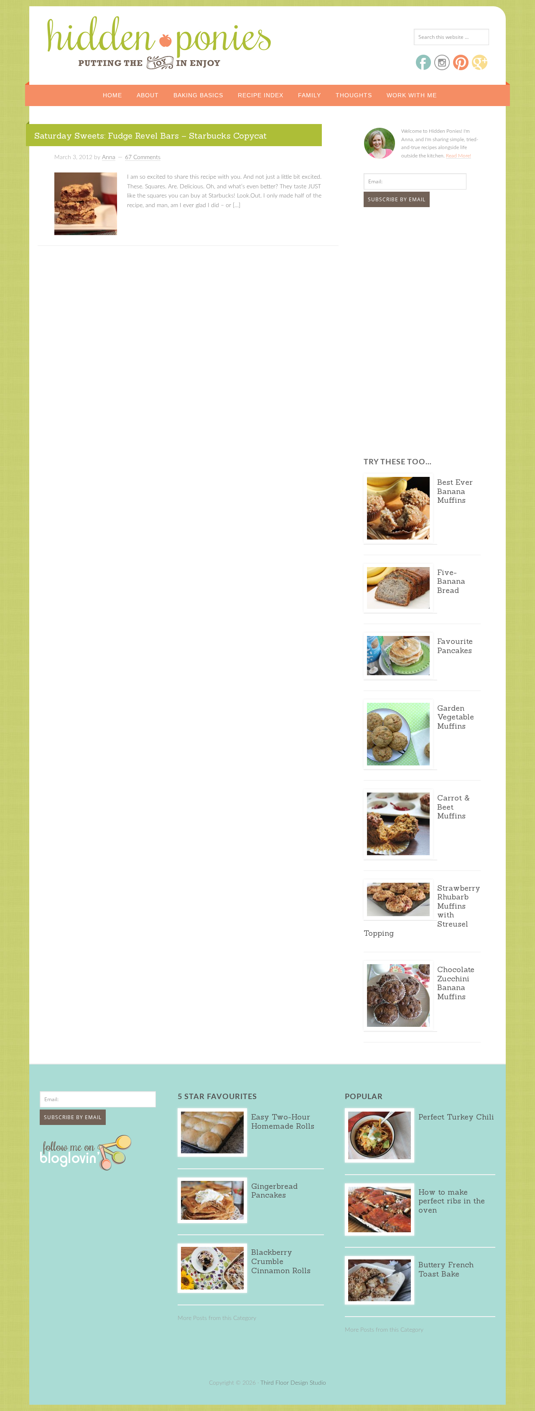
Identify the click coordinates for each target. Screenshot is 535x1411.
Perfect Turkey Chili (456, 1117)
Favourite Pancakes (455, 645)
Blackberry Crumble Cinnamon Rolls (281, 1261)
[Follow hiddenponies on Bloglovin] (87, 1167)
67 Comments (142, 157)
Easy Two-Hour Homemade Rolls (282, 1121)
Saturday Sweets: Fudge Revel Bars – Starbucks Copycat (150, 135)
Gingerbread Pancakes (274, 1190)
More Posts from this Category (217, 1318)
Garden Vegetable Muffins (455, 717)
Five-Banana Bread (451, 581)
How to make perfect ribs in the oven (451, 1201)
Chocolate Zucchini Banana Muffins (455, 983)
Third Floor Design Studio (293, 1383)
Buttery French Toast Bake (446, 1269)
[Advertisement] (416, 276)
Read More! (458, 155)
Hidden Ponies (102, 40)
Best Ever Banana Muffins (455, 491)
